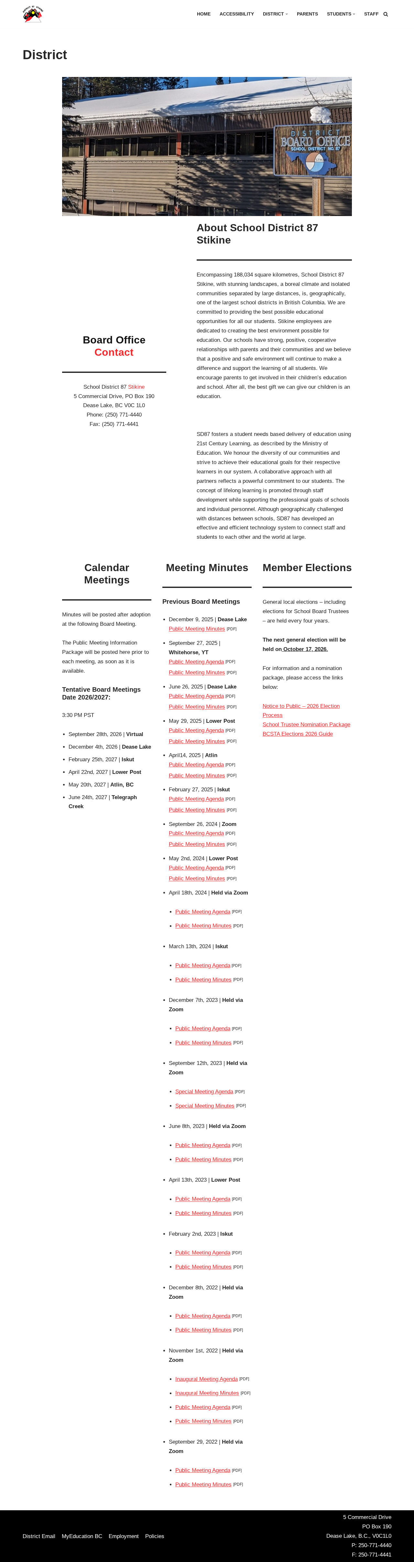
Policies (154, 1536)
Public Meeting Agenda (196, 662)
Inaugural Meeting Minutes (207, 1393)
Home (204, 14)
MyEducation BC (82, 1536)
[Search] (385, 14)
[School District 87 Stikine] (33, 14)
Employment (124, 1536)
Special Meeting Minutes (204, 1106)
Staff (371, 14)
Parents (307, 14)
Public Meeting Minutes (197, 629)
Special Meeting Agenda (204, 1092)
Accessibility (237, 14)
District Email (39, 1536)
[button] (287, 14)
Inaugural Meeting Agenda (206, 1379)
